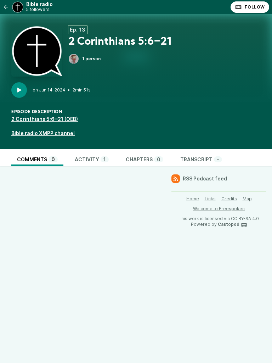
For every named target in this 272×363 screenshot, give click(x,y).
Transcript (199, 159)
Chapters (143, 159)
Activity (90, 159)
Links (210, 198)
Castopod (228, 224)
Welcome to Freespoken (219, 208)
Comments (36, 159)
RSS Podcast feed (205, 178)
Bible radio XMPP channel (43, 133)
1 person (91, 58)
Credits (229, 198)
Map (247, 198)
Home (192, 198)
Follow (255, 7)
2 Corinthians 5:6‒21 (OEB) (44, 119)
